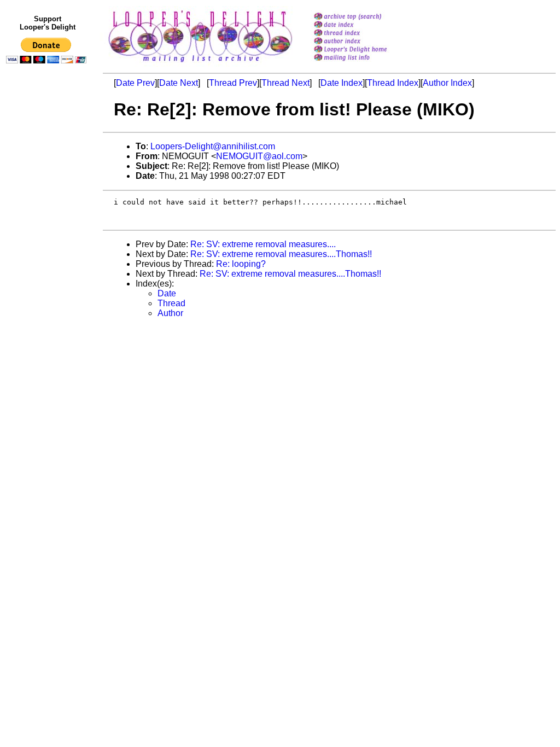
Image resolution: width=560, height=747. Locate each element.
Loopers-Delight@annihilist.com (212, 146)
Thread (171, 303)
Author (170, 313)
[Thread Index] (364, 33)
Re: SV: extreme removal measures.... (263, 244)
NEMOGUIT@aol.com (259, 156)
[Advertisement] (48, 294)
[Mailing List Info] (364, 63)
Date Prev (135, 82)
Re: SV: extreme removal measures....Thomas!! (281, 254)
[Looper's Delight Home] (364, 50)
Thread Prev (233, 82)
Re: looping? (241, 264)
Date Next (178, 82)
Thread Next (285, 82)
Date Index (341, 82)
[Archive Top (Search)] (364, 17)
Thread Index (392, 82)
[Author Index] (364, 41)
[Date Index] (364, 25)
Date (167, 293)
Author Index (447, 82)
